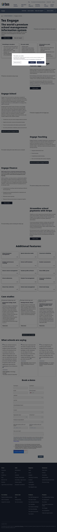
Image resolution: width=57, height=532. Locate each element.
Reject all (32, 62)
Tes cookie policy (32, 59)
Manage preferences (17, 62)
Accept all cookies (41, 62)
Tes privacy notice (38, 59)
